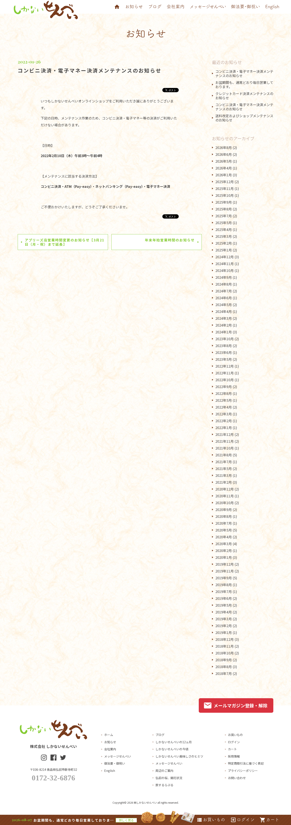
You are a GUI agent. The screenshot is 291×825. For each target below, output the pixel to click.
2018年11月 (224, 646)
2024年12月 (224, 256)
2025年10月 (224, 195)
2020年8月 (223, 516)
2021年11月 (224, 441)
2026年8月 (223, 147)
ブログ (160, 735)
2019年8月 (223, 584)
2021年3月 (223, 475)
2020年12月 (224, 489)
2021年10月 (224, 448)
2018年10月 (224, 653)
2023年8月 (223, 345)
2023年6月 (223, 352)
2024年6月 (223, 297)
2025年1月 (223, 250)
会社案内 (110, 749)
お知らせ (110, 742)
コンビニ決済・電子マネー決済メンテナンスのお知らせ (89, 70)
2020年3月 (223, 543)
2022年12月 (224, 366)
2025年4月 (223, 229)
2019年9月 (223, 577)
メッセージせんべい (117, 756)
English (109, 770)
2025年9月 (223, 202)
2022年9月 (223, 386)
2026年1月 (223, 174)
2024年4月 (223, 311)
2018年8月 (223, 666)
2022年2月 (223, 420)
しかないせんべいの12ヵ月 (174, 742)
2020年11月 (224, 495)
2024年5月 (223, 304)
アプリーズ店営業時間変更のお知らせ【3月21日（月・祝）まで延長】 (64, 242)
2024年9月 (223, 277)
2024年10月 (224, 270)
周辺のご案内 (164, 770)
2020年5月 (223, 530)
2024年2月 (223, 325)
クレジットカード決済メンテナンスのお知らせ (244, 95)
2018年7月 (223, 673)
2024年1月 (223, 331)
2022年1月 (223, 427)
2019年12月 (224, 564)
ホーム (108, 735)
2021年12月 (224, 434)
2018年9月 (223, 659)
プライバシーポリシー (243, 770)
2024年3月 (223, 318)
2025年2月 (223, 243)
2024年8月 (223, 284)
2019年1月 (223, 632)
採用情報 (234, 756)
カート (232, 749)
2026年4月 (223, 168)
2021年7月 (223, 461)
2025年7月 (223, 215)
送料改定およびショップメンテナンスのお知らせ (244, 118)
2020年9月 (223, 509)
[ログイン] (242, 819)
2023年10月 (224, 338)
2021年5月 (223, 468)
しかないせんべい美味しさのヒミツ (179, 756)
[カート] (269, 819)
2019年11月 (224, 571)
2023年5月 (223, 359)
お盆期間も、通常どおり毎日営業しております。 (244, 84)
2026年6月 (223, 154)
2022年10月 (224, 379)
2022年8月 (223, 393)
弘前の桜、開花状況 (169, 778)
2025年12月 (224, 181)
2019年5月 (223, 605)
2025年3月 (223, 236)
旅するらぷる (164, 785)
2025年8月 (223, 209)
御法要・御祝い (114, 763)
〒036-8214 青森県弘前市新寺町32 (53, 769)
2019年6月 (223, 598)
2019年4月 (223, 612)
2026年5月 (223, 161)
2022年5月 (223, 400)
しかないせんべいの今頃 (172, 749)
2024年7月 (223, 290)
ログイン (234, 742)
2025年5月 (223, 222)
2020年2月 (223, 550)
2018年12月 (224, 639)
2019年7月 (223, 591)
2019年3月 (223, 618)
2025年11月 (224, 188)
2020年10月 (224, 502)
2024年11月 (224, 263)
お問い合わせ (237, 778)
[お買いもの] (210, 819)
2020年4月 (223, 536)
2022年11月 (224, 372)
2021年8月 (223, 454)
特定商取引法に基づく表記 (246, 763)
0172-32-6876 (53, 778)
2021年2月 (223, 482)
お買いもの (235, 735)
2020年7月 (223, 523)
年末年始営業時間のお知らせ (170, 239)
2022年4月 (223, 407)
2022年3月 (223, 413)
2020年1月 (223, 557)
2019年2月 (223, 625)
